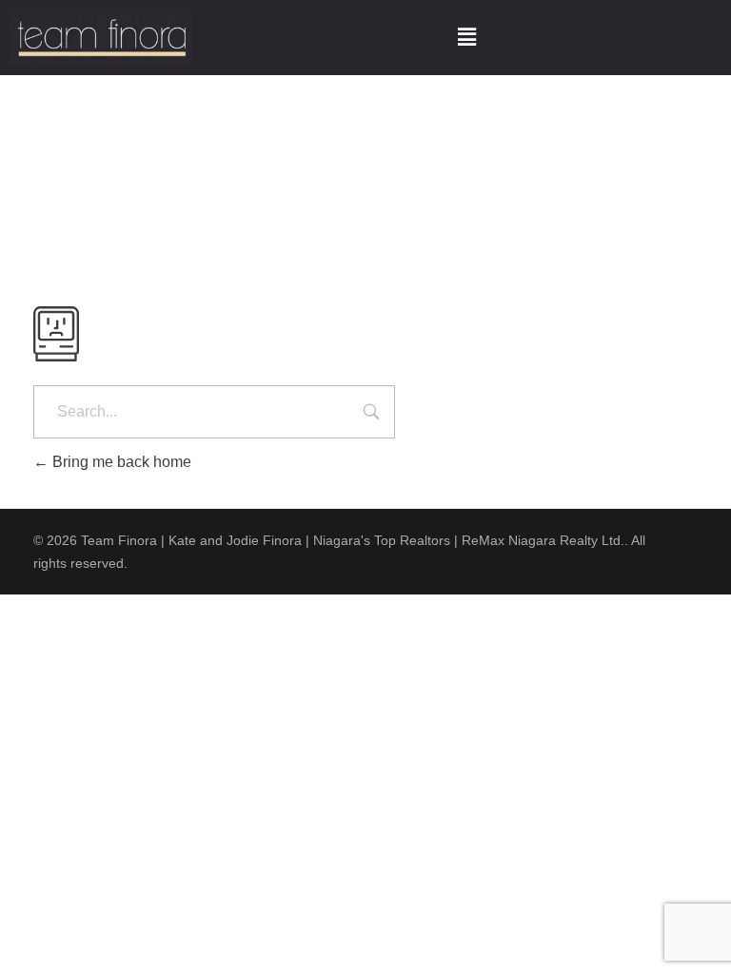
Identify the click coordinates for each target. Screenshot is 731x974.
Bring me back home (120, 462)
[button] (466, 37)
